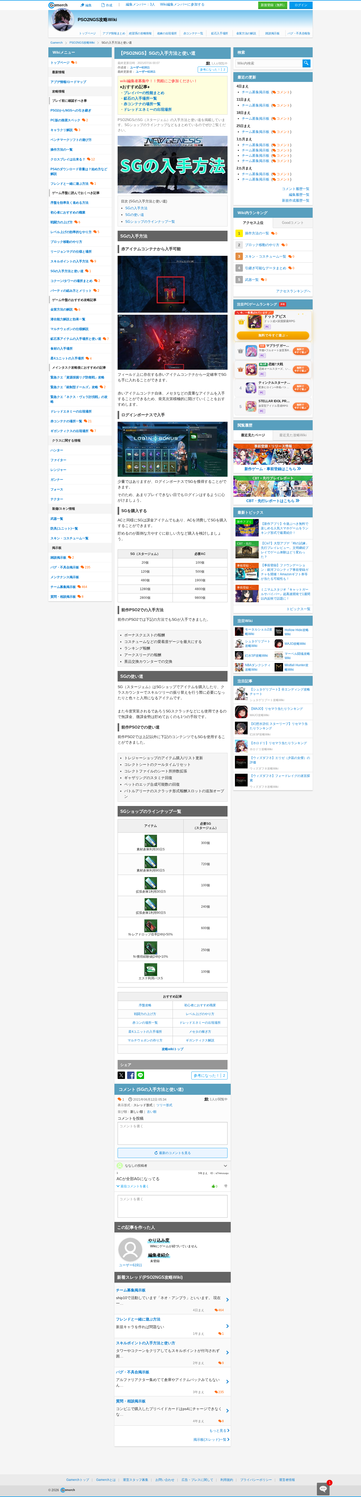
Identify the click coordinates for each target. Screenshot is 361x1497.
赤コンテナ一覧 (193, 33)
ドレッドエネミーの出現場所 (200, 1023)
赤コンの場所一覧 (145, 1023)
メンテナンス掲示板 (64, 577)
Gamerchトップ (77, 1480)
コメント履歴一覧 (295, 189)
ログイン (301, 5)
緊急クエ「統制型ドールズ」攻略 (74, 387)
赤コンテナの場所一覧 (66, 421)
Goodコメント (293, 223)
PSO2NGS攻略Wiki (97, 19)
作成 (109, 5)
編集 (88, 5)
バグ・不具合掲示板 (64, 567)
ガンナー (56, 479)
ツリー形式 (164, 1105)
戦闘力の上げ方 (145, 1014)
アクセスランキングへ (293, 291)
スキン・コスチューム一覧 (69, 538)
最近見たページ (253, 435)
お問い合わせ (164, 1480)
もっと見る (217, 1431)
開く (225, 1166)
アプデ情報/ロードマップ (68, 82)
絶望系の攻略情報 (140, 33)
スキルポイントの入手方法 (69, 261)
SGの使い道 (134, 215)
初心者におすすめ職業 (200, 1005)
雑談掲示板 (272, 33)
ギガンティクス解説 (200, 1040)
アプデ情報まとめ (114, 33)
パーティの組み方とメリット (71, 291)
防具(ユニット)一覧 (64, 528)
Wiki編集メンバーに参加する (182, 4)
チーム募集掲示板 (63, 587)
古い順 (151, 1112)
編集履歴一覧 (299, 195)
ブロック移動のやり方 (66, 242)
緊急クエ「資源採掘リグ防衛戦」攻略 (77, 377)
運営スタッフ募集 (135, 1480)
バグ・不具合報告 (299, 33)
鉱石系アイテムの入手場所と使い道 (75, 339)
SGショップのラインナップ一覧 (150, 222)
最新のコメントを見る (175, 1153)
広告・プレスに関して (197, 1480)
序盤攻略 (145, 1005)
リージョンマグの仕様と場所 (71, 251)
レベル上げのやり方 (200, 1014)
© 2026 (54, 1490)
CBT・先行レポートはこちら (270, 501)
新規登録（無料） (273, 5)
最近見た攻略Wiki (293, 435)
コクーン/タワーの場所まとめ (71, 281)
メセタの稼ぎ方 (200, 1031)
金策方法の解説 (246, 33)
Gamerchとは (106, 1480)
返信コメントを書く (135, 1186)
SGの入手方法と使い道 (67, 271)
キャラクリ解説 (61, 130)
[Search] (307, 63)
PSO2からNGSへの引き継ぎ (70, 110)
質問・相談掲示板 (63, 597)
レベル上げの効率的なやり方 (71, 232)
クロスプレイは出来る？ (67, 159)
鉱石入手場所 (219, 33)
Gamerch (58, 5)
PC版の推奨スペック (65, 120)
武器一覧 (56, 519)
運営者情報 (287, 1480)
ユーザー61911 (140, 67)
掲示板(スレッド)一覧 (209, 1440)
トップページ (87, 33)
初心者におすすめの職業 (67, 212)
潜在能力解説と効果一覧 (67, 319)
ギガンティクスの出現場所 (69, 431)
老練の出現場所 (167, 33)
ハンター (56, 450)
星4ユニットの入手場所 (145, 1031)
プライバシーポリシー (256, 1480)
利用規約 (226, 1480)
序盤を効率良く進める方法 (69, 203)
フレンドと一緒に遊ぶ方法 (69, 184)
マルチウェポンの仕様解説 (69, 329)
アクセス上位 (253, 223)
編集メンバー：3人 (140, 4)
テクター (56, 499)
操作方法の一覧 (61, 149)
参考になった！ (212, 69)
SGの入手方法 (136, 208)
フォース (56, 489)
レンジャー (58, 470)
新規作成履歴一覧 (295, 200)
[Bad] (225, 1186)
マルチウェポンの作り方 (145, 1040)
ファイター (58, 460)
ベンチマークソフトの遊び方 (71, 140)
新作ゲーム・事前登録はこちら (270, 469)
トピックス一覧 (298, 609)
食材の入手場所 (61, 348)
